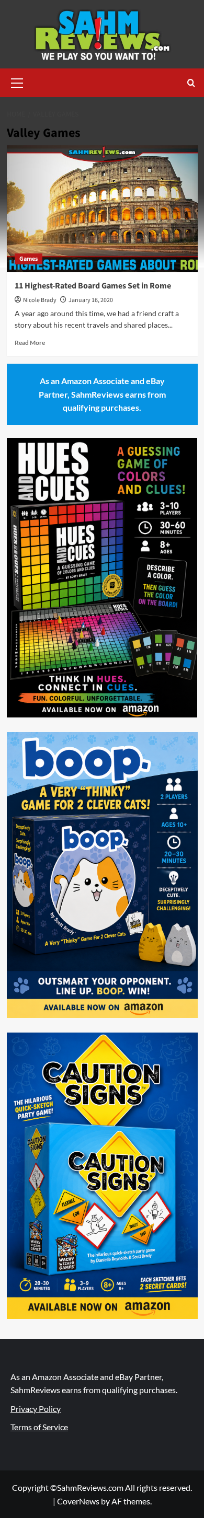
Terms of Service (39, 1427)
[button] (17, 81)
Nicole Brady (39, 300)
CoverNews (78, 1501)
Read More (30, 342)
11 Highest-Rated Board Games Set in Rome (93, 286)
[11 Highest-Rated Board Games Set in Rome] (102, 208)
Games (28, 258)
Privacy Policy (35, 1408)
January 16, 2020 (91, 300)
